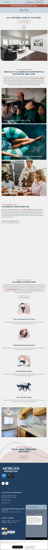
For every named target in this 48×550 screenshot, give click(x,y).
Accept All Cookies (17, 547)
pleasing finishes (12, 289)
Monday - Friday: (6, 520)
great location (27, 209)
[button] (45, 5)
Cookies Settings (30, 547)
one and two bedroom (37, 78)
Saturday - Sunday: (7, 522)
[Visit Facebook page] (3, 483)
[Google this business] (6, 483)
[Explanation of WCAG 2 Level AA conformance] (4, 528)
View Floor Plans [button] (24, 21)
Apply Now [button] (24, 457)
